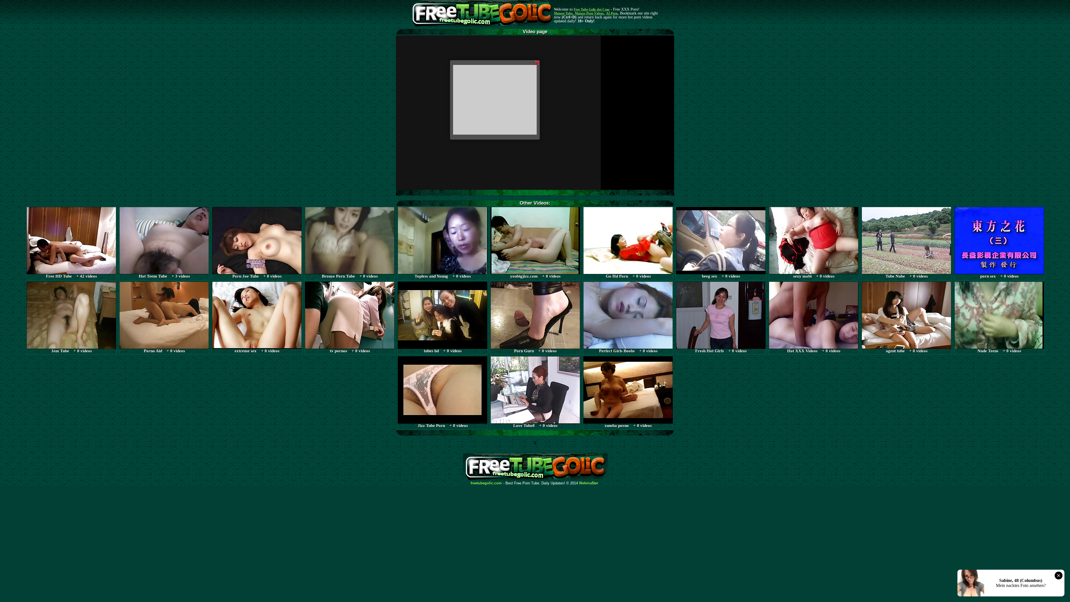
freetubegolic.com (486, 483)
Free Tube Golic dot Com (591, 9)
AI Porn (612, 13)
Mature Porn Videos (589, 13)
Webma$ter (588, 483)
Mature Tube (563, 13)
